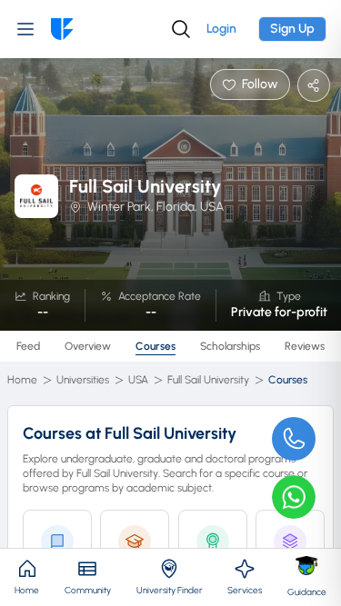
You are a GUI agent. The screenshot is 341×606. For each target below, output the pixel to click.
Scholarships (230, 346)
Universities (82, 379)
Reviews (305, 346)
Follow (260, 84)
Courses (155, 346)
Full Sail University (208, 379)
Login (221, 28)
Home (22, 379)
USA (138, 379)
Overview (88, 346)
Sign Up (292, 28)
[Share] (313, 85)
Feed (28, 346)
